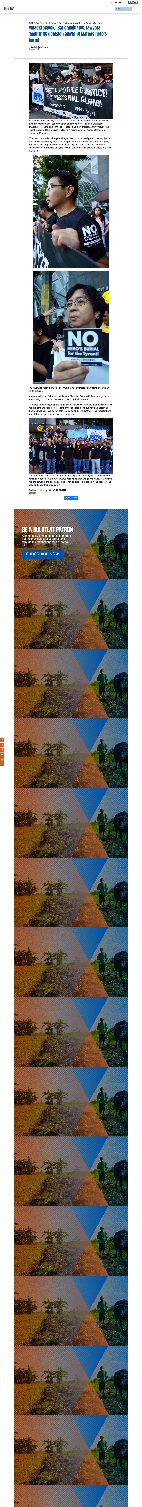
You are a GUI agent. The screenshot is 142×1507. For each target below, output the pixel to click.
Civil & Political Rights (36, 23)
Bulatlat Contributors (39, 47)
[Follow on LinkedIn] (115, 2)
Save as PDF (72, 498)
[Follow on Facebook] (107, 2)
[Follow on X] (111, 2)
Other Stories (98, 23)
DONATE (133, 2)
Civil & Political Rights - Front (56, 23)
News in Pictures (85, 23)
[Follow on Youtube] (119, 2)
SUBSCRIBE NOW (42, 554)
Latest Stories (73, 23)
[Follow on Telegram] (123, 2)
